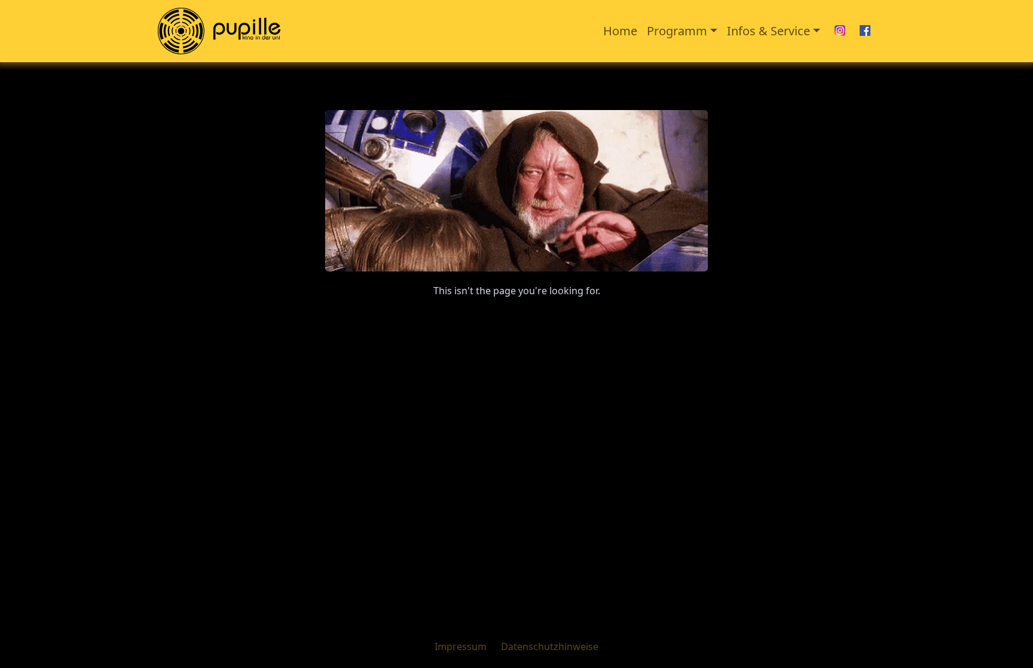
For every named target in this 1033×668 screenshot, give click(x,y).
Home (620, 31)
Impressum (461, 646)
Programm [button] (677, 31)
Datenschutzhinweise (549, 646)
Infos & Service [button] (768, 31)
